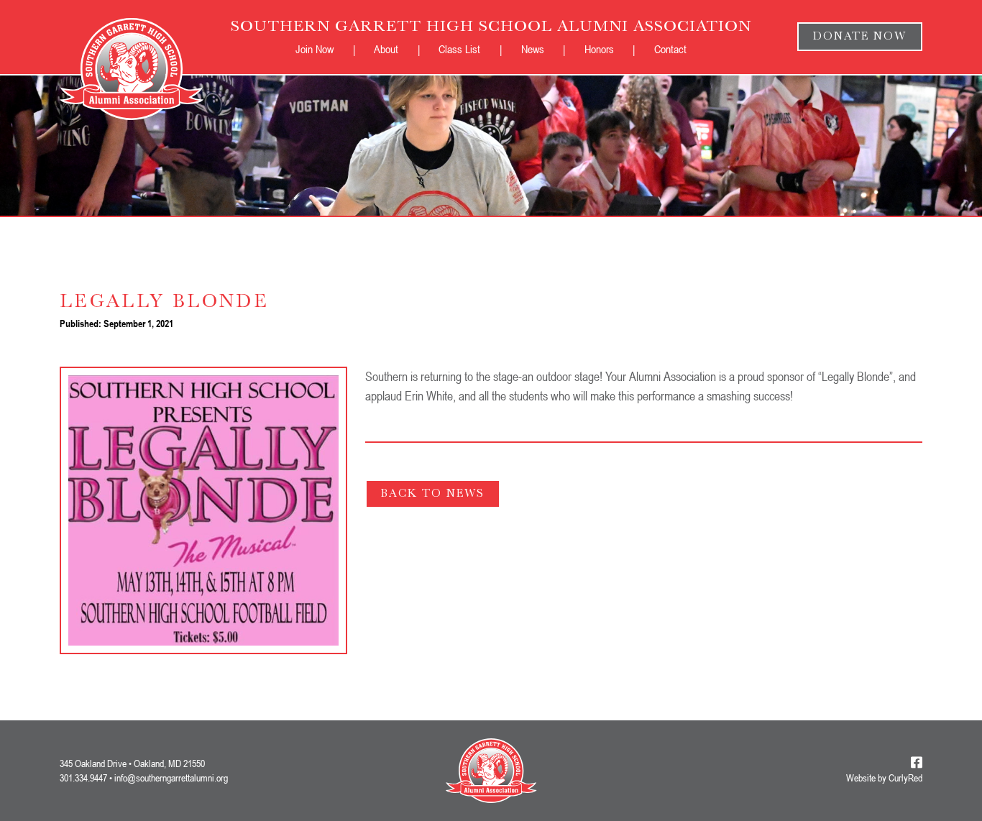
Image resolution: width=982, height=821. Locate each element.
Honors (599, 49)
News (532, 49)
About (386, 49)
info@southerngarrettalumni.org (171, 777)
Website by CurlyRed (884, 778)
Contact (670, 49)
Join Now (314, 49)
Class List (459, 49)
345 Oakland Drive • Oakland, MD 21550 (132, 763)
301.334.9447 (83, 777)
